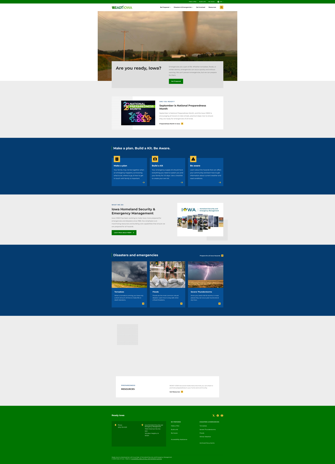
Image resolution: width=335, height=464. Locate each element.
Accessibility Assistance (179, 439)
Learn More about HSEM (122, 232)
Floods (156, 292)
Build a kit (157, 165)
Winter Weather (205, 437)
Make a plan (120, 165)
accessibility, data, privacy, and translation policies (146, 459)
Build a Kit (202, 1)
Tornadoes (119, 292)
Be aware (195, 165)
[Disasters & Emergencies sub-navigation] (193, 7)
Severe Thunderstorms (201, 292)
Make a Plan (192, 1)
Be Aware (212, 1)
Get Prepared (176, 81)
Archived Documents (207, 443)
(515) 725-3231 (122, 427)
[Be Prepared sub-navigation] (170, 7)
